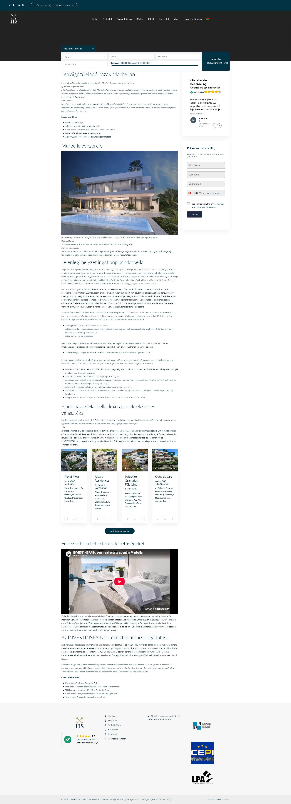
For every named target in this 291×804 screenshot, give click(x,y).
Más (176, 19)
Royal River (71, 476)
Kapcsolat (164, 19)
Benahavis (129, 390)
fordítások (108, 644)
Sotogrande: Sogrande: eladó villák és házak (85, 697)
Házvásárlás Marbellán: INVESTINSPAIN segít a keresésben (92, 686)
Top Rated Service (85, 739)
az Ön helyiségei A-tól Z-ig (103, 655)
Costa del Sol (148, 280)
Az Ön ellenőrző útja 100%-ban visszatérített (54, 5)
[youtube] (19, 5)
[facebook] (10, 5)
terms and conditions (206, 207)
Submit (194, 214)
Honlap (94, 19)
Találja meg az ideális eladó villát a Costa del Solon (87, 690)
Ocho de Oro (163, 476)
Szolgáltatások (124, 19)
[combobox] (192, 193)
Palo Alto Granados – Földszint (132, 480)
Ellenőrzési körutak (192, 19)
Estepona (139, 390)
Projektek (107, 19)
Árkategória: (114, 63)
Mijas (162, 390)
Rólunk (150, 19)
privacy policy (217, 203)
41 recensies (213, 87)
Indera (165, 655)
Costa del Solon (116, 303)
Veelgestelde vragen (117, 738)
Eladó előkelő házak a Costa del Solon (82, 683)
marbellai (78, 332)
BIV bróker (113, 729)
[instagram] (23, 5)
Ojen (138, 468)
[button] (219, 125)
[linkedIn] (15, 5)
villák (143, 397)
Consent (190, 200)
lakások (103, 397)
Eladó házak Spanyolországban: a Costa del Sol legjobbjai (91, 693)
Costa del (155, 269)
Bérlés (139, 19)
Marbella (171, 280)
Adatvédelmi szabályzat (219, 799)
